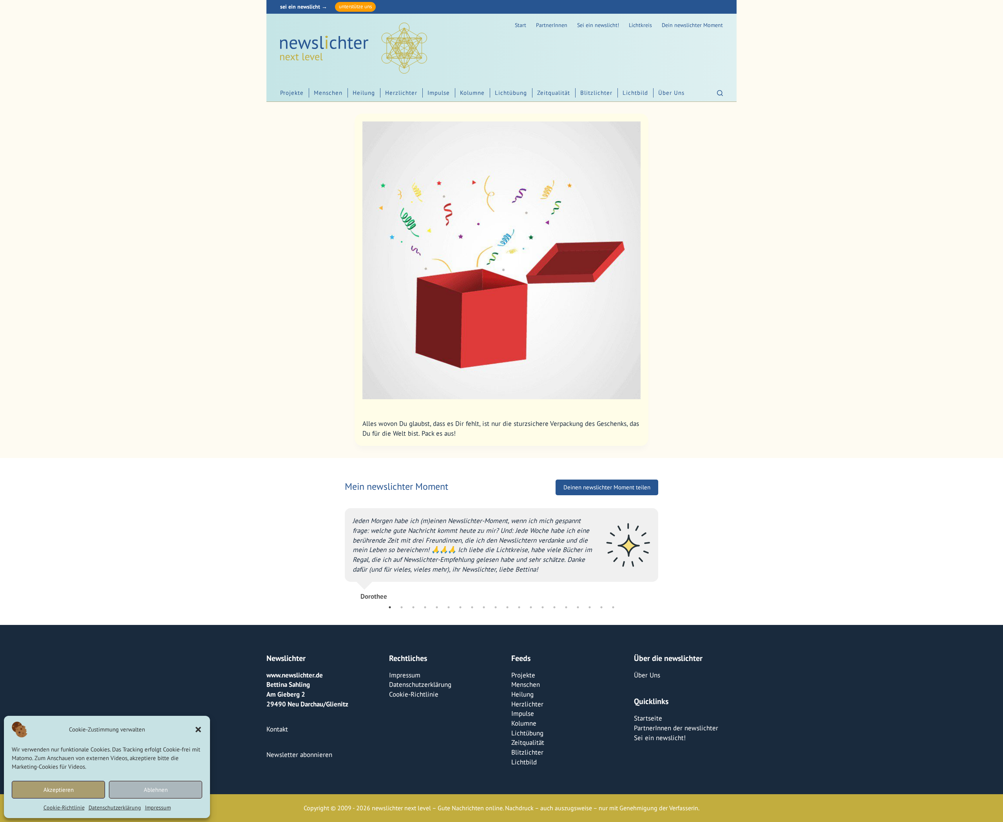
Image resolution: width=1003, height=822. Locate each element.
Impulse (438, 92)
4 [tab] (425, 607)
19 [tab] (601, 607)
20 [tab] (613, 607)
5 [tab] (437, 607)
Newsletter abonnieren (299, 754)
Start (520, 25)
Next (664, 551)
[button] (198, 729)
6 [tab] (449, 607)
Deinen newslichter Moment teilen (606, 487)
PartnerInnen (551, 25)
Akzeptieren (58, 789)
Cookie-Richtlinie (64, 807)
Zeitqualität (553, 92)
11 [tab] (507, 607)
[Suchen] (720, 93)
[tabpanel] (501, 550)
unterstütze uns (355, 6)
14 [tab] (543, 607)
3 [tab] (413, 607)
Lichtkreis (640, 25)
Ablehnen (156, 789)
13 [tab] (531, 607)
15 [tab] (554, 607)
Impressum (158, 807)
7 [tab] (460, 607)
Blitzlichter (596, 92)
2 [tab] (402, 607)
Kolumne (472, 92)
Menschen (328, 92)
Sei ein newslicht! (598, 25)
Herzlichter (401, 92)
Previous (339, 551)
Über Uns (671, 92)
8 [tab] (472, 607)
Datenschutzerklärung (115, 807)
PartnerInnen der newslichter (676, 728)
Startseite (648, 718)
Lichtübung (511, 92)
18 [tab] (590, 607)
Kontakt (277, 729)
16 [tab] (566, 607)
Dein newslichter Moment (692, 25)
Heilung (364, 92)
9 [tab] (484, 607)
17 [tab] (578, 607)
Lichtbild (635, 92)
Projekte (292, 92)
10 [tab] (496, 607)
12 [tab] (519, 607)
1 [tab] (390, 607)
